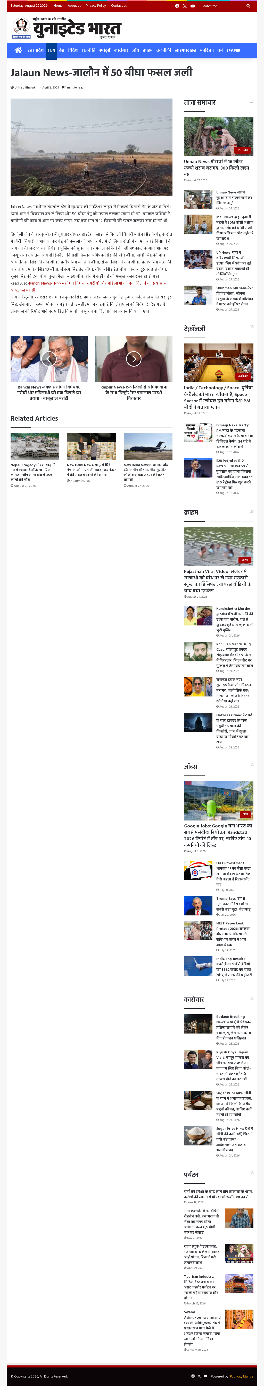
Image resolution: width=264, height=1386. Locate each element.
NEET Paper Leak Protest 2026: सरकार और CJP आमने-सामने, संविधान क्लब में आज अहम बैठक (233, 934)
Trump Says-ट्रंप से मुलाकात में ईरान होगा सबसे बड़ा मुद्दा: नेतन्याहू (233, 904)
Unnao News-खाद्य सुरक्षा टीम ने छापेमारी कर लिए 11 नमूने (234, 198)
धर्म (220, 50)
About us (74, 5)
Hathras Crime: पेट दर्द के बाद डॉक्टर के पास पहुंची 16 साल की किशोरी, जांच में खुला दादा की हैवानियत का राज (234, 728)
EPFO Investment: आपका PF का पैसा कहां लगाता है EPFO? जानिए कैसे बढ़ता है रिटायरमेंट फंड (233, 874)
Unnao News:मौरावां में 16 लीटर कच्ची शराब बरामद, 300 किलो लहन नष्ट (216, 168)
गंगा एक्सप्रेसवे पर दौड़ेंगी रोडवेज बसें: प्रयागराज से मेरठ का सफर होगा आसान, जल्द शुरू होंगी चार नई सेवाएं (201, 1222)
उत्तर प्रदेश (36, 50)
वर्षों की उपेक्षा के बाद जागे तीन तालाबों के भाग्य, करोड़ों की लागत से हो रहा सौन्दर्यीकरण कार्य (218, 1194)
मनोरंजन (207, 50)
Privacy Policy (96, 5)
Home (58, 5)
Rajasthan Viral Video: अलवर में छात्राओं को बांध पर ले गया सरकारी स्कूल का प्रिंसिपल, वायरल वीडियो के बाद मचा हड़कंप (217, 581)
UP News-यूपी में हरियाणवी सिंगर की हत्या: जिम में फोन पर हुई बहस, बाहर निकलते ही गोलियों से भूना (233, 263)
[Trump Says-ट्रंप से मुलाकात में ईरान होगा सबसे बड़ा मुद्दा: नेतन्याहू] (198, 905)
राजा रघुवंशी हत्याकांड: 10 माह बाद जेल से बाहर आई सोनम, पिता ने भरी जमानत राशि (201, 1255)
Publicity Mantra (241, 1376)
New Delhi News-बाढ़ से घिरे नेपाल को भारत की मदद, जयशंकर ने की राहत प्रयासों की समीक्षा (91, 470)
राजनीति (88, 50)
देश (61, 50)
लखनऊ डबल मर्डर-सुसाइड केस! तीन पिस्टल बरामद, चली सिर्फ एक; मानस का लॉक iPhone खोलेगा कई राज (233, 690)
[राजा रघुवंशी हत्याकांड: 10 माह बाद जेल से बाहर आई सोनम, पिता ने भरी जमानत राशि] (239, 1253)
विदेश (73, 50)
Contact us (119, 5)
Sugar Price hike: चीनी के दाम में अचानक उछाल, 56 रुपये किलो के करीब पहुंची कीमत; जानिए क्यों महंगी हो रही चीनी (234, 1104)
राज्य (51, 50)
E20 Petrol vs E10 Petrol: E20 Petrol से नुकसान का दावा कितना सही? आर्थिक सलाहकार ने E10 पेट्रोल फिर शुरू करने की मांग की (234, 474)
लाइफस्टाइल (185, 50)
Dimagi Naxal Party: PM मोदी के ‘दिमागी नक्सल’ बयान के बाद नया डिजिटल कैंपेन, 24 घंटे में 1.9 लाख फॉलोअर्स (234, 436)
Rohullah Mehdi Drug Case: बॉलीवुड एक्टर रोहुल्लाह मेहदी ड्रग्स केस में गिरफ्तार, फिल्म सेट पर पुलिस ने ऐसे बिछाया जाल (234, 655)
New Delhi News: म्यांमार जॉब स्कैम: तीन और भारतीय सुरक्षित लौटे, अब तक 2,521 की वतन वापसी (146, 472)
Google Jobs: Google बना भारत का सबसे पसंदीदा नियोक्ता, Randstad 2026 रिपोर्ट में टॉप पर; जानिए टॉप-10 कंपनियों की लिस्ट (218, 836)
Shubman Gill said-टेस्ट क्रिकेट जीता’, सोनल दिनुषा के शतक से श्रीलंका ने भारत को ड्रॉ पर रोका (234, 296)
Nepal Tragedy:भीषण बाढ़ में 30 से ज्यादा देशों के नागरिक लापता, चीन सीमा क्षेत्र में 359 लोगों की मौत (33, 472)
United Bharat (24, 87)
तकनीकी (163, 50)
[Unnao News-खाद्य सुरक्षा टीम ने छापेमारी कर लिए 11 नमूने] (198, 199)
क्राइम (148, 50)
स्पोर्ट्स (104, 50)
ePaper (233, 50)
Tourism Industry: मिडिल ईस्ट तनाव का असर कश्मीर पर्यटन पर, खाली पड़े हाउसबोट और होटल (201, 1287)
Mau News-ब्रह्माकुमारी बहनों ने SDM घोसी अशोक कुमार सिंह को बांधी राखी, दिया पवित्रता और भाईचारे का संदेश (234, 228)
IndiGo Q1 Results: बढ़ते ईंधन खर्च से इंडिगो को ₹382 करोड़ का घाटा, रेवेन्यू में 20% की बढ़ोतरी (234, 967)
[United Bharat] (67, 27)
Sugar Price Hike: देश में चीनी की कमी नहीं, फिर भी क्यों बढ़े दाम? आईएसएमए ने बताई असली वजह (234, 1139)
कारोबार (121, 50)
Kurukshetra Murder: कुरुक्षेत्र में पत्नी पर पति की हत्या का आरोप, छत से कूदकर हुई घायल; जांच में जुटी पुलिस (234, 619)
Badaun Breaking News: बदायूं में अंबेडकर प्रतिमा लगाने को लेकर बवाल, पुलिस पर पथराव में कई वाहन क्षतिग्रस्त (234, 1027)
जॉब (135, 50)
